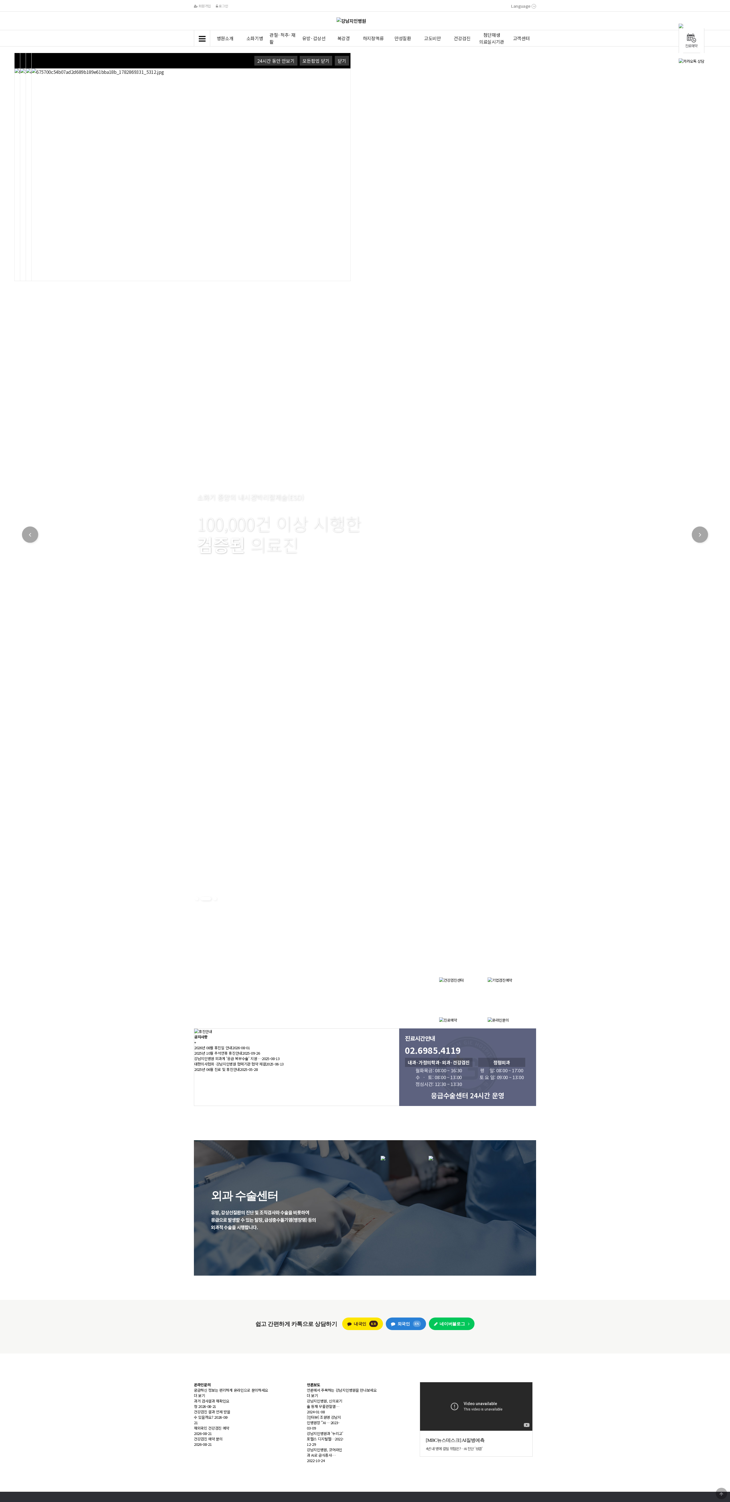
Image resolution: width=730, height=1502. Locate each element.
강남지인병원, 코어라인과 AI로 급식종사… (324, 1452)
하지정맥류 (373, 38)
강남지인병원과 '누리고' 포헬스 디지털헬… (325, 1436)
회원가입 (204, 5)
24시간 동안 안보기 (276, 60)
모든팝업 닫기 (316, 60)
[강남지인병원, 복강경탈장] (383, 1158)
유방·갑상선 (314, 38)
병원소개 (225, 38)
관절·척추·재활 (282, 38)
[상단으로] (721, 1493)
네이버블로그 (452, 1324)
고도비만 (432, 38)
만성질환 (402, 38)
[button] (196, 898)
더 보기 (199, 1395)
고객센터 (521, 38)
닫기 (342, 60)
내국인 (365, 1324)
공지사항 (201, 1037)
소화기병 (254, 38)
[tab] (691, 25)
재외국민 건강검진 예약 (211, 1428)
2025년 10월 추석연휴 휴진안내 (218, 1053)
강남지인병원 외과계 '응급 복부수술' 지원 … (228, 1058)
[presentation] (691, 25)
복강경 (343, 38)
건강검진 (462, 38)
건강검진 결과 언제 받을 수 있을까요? (212, 1414)
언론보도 (313, 1384)
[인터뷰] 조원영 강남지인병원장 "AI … (324, 1419)
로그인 (223, 5)
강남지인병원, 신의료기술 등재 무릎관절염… (324, 1403)
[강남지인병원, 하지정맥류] (430, 1158)
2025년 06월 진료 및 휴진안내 (217, 1069)
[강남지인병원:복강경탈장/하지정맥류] (428, 1158)
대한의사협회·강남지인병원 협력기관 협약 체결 (230, 1064)
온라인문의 (202, 1384)
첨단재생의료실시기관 (491, 38)
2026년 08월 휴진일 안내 (213, 1047)
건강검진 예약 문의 (208, 1439)
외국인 (408, 1324)
